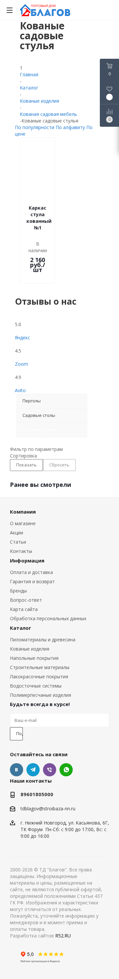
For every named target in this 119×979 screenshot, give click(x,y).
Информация (27, 560)
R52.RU (63, 935)
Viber (49, 769)
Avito (20, 390)
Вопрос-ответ (26, 600)
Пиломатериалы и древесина (42, 639)
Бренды (18, 591)
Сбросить (59, 465)
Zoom (21, 364)
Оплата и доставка (31, 572)
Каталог (20, 628)
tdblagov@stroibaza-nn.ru (47, 809)
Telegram (33, 769)
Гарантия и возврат (32, 581)
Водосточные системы (35, 686)
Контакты (21, 551)
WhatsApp (66, 769)
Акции (16, 532)
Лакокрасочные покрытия (39, 676)
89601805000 (36, 794)
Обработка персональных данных (48, 618)
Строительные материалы (39, 667)
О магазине (23, 523)
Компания (23, 511)
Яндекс (22, 337)
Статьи (18, 542)
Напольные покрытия (34, 658)
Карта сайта (24, 609)
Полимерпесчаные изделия (40, 695)
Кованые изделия (29, 649)
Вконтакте (16, 769)
